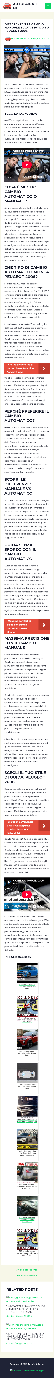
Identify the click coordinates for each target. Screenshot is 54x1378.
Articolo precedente (26, 1270)
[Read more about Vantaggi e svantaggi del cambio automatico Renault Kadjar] (27, 1299)
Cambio (10, 1316)
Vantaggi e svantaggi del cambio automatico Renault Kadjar (26, 1309)
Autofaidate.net (26, 6)
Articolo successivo (27, 1276)
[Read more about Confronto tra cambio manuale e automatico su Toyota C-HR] (27, 1326)
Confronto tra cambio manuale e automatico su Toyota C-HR (25, 1336)
